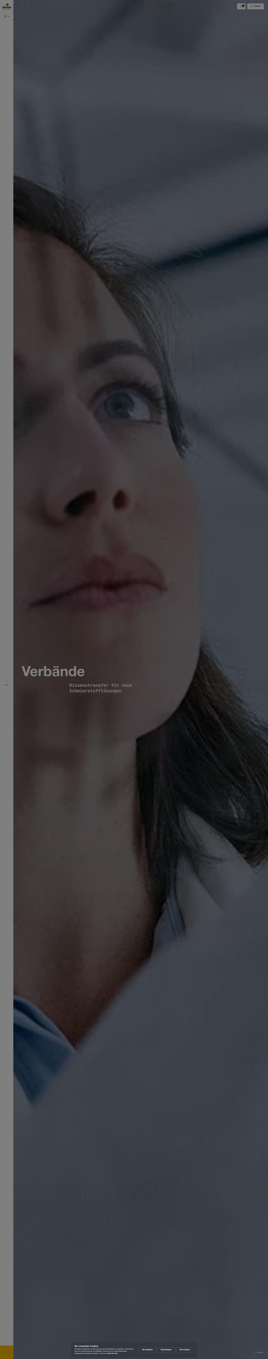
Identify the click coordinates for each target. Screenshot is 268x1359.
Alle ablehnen (147, 1350)
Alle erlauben (185, 1350)
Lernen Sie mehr (112, 1353)
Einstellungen (166, 1350)
